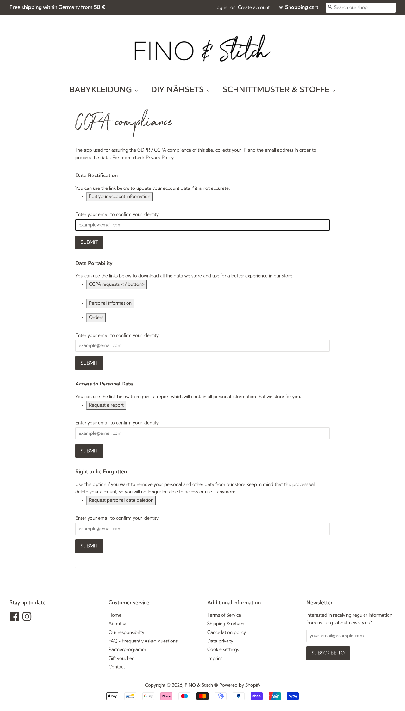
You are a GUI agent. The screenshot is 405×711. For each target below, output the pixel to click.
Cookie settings (223, 649)
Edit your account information (119, 196)
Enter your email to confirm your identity (117, 214)
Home (115, 615)
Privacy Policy (160, 157)
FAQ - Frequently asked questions (143, 641)
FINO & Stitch (199, 685)
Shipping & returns (226, 623)
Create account (254, 7)
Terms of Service (224, 615)
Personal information (110, 303)
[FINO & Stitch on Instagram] (27, 619)
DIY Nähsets (178, 89)
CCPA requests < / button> (117, 284)
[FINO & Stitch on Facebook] (14, 619)
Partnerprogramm (127, 649)
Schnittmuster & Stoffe (277, 89)
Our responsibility (126, 632)
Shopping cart (301, 7)
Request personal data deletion (121, 500)
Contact (117, 667)
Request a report (106, 405)
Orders (96, 317)
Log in (220, 7)
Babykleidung (101, 89)
